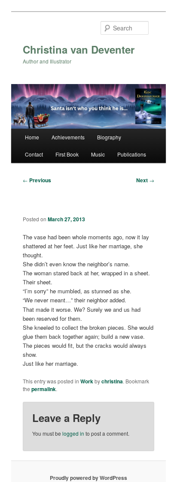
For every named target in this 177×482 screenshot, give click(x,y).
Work (86, 381)
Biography (109, 137)
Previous (37, 180)
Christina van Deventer (78, 49)
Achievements (68, 137)
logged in (73, 433)
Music (98, 154)
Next (145, 180)
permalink (43, 389)
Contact (34, 154)
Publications (131, 154)
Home (32, 137)
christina (112, 381)
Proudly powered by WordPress (88, 478)
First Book (67, 154)
